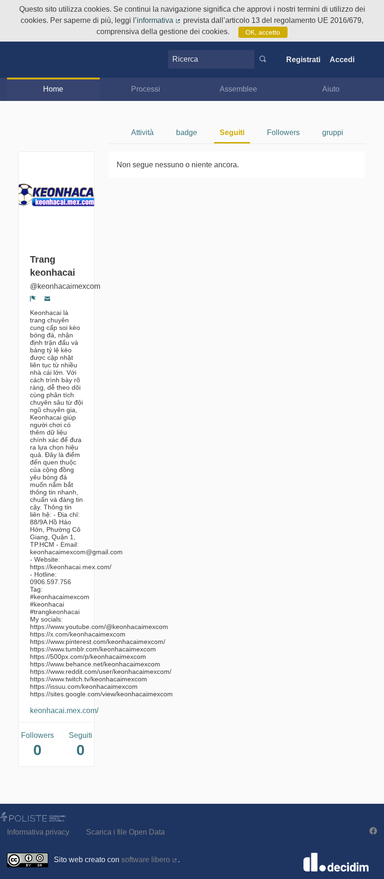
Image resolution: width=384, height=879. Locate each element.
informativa (159, 20)
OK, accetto (262, 32)
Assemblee (238, 89)
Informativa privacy (38, 832)
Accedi (342, 60)
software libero (149, 860)
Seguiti (232, 132)
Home (53, 89)
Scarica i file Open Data (125, 832)
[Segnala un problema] (33, 298)
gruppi (332, 132)
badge (186, 132)
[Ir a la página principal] (25, 59)
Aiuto (331, 89)
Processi (145, 89)
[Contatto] (47, 298)
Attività (142, 132)
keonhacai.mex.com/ (64, 711)
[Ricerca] (262, 59)
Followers (283, 132)
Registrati (303, 60)
